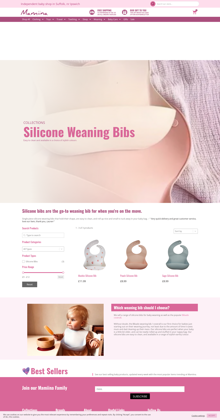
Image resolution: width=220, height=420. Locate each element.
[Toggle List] (61, 249)
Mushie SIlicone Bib (87, 276)
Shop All (26, 19)
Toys (48, 19)
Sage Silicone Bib (170, 276)
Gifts (125, 19)
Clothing (36, 19)
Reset (60, 277)
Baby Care (113, 19)
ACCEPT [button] (212, 415)
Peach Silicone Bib (128, 276)
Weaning (98, 19)
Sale (132, 19)
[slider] (23, 273)
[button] (43, 261)
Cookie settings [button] (198, 416)
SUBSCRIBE (140, 396)
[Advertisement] (110, 41)
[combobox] (40, 249)
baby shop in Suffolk (51, 4)
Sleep (85, 19)
